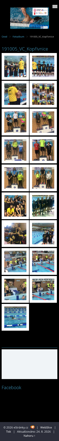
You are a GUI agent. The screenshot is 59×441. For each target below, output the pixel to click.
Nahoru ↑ (29, 436)
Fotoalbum (18, 36)
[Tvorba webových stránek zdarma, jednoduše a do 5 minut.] (32, 427)
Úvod (4, 36)
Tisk (8, 431)
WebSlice (46, 427)
